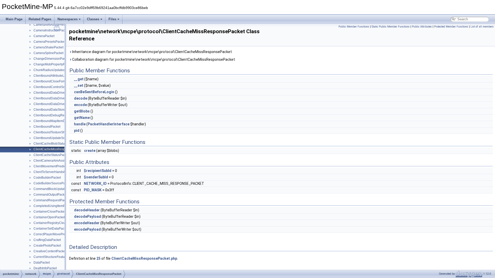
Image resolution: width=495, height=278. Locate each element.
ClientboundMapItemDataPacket (56, 121)
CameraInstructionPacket (51, 30)
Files (112, 19)
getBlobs (82, 111)
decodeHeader (87, 210)
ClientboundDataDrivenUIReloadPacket (62, 98)
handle (80, 124)
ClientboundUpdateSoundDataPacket (60, 138)
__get (79, 79)
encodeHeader (87, 223)
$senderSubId (96, 177)
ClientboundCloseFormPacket (55, 81)
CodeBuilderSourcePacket (52, 183)
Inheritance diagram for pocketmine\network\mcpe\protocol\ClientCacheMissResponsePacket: (152, 52)
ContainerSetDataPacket (51, 228)
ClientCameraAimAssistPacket (55, 160)
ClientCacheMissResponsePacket (57, 149)
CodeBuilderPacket (47, 177)
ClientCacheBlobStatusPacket (55, 143)
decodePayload (87, 216)
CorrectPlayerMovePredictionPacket (59, 234)
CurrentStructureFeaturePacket (55, 257)
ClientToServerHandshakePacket (57, 172)
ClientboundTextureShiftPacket (55, 132)
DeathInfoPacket (45, 268)
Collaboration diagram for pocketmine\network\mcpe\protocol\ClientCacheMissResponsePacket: (153, 59)
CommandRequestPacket (52, 200)
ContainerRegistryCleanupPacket (57, 223)
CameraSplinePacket (48, 53)
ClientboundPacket (47, 126)
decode (80, 98)
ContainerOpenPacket (49, 217)
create (89, 151)
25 (98, 258)
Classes (93, 19)
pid (76, 130)
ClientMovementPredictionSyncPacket (60, 166)
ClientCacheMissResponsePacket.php (144, 258)
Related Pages (40, 19)
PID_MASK (93, 190)
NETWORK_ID (95, 183)
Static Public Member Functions (391, 26)
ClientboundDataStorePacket (54, 109)
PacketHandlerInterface (108, 124)
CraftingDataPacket (47, 240)
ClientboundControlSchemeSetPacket (60, 87)
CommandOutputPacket (50, 194)
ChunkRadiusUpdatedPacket (54, 70)
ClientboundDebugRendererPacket (58, 115)
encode (80, 105)
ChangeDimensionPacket (52, 58)
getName (82, 118)
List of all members (482, 26)
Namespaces (67, 19)
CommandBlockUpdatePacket (55, 189)
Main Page (14, 19)
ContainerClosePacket (49, 211)
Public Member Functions (354, 26)
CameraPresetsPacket (49, 42)
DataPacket (42, 262)
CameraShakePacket (48, 47)
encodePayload (87, 229)
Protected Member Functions (451, 26)
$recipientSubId (97, 171)
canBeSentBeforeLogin (94, 92)
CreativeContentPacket (50, 251)
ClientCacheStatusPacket (51, 155)
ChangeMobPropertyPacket (53, 64)
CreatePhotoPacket (47, 245)
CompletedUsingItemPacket (53, 206)
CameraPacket (44, 36)
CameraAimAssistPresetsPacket (56, 25)
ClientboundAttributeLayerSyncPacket (60, 75)
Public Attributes (422, 26)
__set (78, 85)
